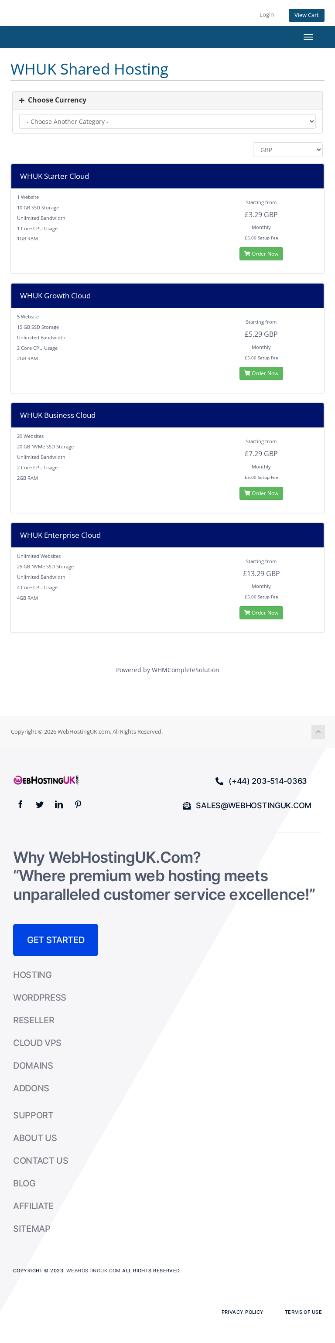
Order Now (264, 253)
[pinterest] (78, 804)
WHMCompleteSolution (185, 670)
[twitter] (39, 804)
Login (267, 14)
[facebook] (20, 804)
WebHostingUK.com (93, 1271)
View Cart (306, 15)
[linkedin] (58, 804)
